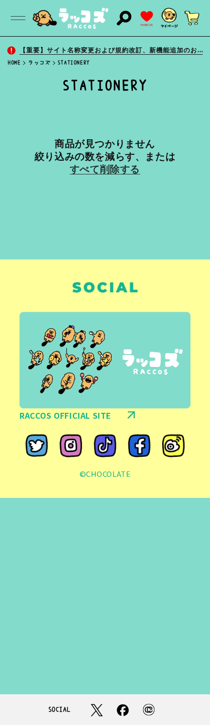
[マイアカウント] (169, 18)
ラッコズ (39, 62)
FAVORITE (146, 25)
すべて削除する (105, 169)
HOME (14, 62)
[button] (18, 18)
